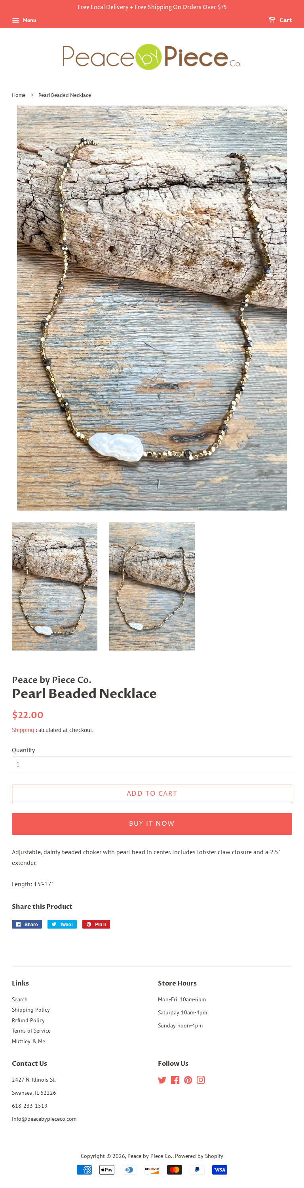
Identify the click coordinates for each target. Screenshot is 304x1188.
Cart (285, 20)
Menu (28, 20)
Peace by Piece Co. (150, 1156)
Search (20, 999)
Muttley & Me (28, 1041)
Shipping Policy (31, 1009)
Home (19, 95)
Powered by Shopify (199, 1156)
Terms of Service (31, 1030)
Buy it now (152, 823)
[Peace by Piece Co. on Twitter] (162, 1081)
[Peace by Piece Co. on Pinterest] (188, 1081)
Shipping (23, 730)
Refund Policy (28, 1020)
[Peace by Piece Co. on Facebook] (175, 1081)
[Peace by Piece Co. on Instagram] (200, 1081)
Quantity (23, 750)
